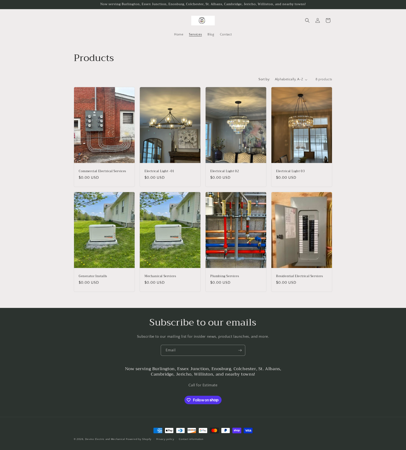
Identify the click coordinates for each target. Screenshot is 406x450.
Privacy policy (165, 439)
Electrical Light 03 (290, 171)
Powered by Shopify (139, 439)
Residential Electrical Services (299, 276)
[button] (307, 20)
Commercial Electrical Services (102, 171)
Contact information (191, 439)
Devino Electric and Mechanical (105, 439)
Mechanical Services (160, 276)
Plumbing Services (224, 276)
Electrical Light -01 (159, 171)
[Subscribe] (240, 350)
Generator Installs (93, 276)
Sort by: (264, 79)
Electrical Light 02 (224, 171)
